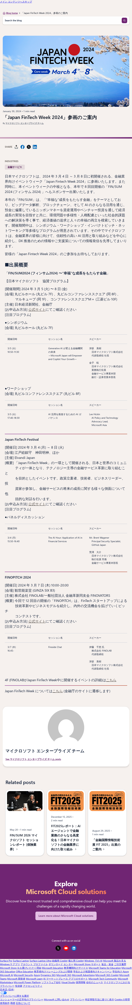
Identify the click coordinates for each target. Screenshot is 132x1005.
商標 (12, 1003)
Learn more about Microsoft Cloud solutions (66, 915)
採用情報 (80, 982)
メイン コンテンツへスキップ (16, 1)
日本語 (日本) (7, 989)
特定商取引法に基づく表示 (99, 999)
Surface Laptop (21, 960)
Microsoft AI (6, 975)
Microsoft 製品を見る (114, 960)
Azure (37, 975)
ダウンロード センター (60, 964)
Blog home (12, 13)
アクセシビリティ (32, 986)
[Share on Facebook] (22, 147)
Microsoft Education (52, 968)
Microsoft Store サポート (87, 964)
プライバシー (77, 999)
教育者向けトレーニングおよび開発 (53, 971)
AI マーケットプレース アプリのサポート (65, 978)
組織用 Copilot (60, 960)
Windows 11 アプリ (10, 964)
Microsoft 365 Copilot (107, 975)
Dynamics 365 (48, 975)
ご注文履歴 (120, 964)
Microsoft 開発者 (16, 978)
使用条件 (5, 1003)
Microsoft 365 (63, 975)
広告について (23, 1003)
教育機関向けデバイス (76, 968)
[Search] (124, 20)
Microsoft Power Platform (27, 982)
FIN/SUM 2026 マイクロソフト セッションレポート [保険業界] (24, 842)
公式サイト (37, 309)
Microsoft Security (23, 975)
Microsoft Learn (34, 978)
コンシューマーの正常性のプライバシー (21, 999)
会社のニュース (94, 982)
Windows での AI (93, 960)
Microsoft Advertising (83, 975)
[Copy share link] (16, 147)
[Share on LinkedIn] (35, 147)
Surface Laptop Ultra (40, 960)
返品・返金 (107, 964)
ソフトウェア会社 (51, 982)
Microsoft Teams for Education (105, 968)
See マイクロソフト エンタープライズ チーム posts (33, 759)
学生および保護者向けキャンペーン (92, 971)
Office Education (24, 971)
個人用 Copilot (76, 960)
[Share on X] (29, 147)
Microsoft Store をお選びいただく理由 (20, 968)
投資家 (18, 986)
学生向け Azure (120, 971)
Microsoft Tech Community (103, 978)
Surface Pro (6, 960)
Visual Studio (68, 982)
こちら (111, 680)
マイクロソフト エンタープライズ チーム (25, 123)
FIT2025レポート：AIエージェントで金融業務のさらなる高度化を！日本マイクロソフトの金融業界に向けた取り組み (65, 837)
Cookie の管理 (122, 999)
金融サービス (15, 167)
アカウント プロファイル (34, 964)
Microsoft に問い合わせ (56, 999)
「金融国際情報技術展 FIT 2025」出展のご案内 (106, 844)
